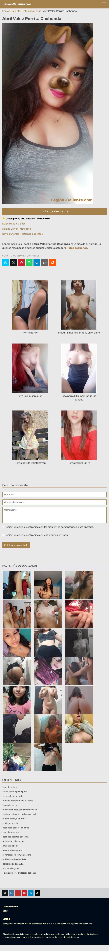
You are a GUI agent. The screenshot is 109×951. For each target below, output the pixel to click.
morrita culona (10, 787)
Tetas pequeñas (32, 11)
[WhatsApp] (29, 262)
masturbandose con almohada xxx (20, 809)
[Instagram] (11, 893)
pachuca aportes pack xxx (16, 837)
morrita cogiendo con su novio (18, 800)
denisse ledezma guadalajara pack (19, 814)
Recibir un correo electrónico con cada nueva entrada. (37, 535)
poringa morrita (10, 823)
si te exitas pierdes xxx (14, 841)
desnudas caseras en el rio (16, 827)
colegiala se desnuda (13, 864)
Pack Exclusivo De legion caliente (19, 873)
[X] (13, 262)
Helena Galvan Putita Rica (16, 228)
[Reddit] (52, 262)
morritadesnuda (11, 832)
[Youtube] (18, 893)
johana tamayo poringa (14, 818)
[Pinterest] (21, 262)
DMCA (5, 911)
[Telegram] (36, 262)
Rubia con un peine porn (15, 791)
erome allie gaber (11, 868)
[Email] (44, 262)
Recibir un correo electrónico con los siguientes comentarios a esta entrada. (49, 527)
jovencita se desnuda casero (17, 855)
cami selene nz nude (13, 796)
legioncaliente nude (12, 850)
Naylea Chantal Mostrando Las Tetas (22, 233)
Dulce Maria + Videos (14, 223)
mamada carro (10, 805)
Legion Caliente (11, 11)
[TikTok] (37, 893)
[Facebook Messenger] (5, 262)
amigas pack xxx (11, 846)
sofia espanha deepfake (14, 859)
